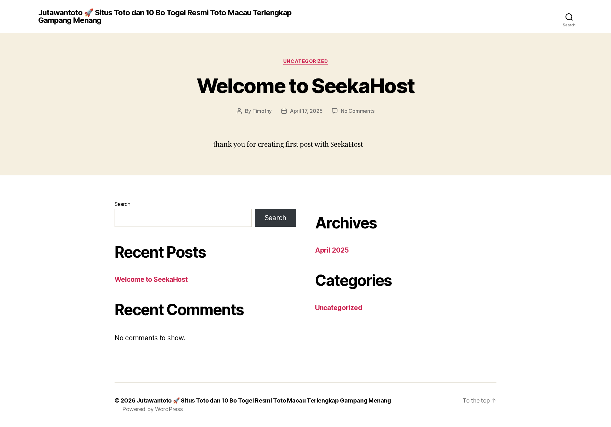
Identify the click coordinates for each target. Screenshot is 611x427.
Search (122, 204)
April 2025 (331, 250)
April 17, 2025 (306, 111)
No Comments (357, 111)
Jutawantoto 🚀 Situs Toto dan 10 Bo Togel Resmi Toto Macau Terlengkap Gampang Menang (164, 16)
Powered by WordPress (152, 409)
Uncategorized (305, 61)
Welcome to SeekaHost (306, 85)
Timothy (262, 111)
